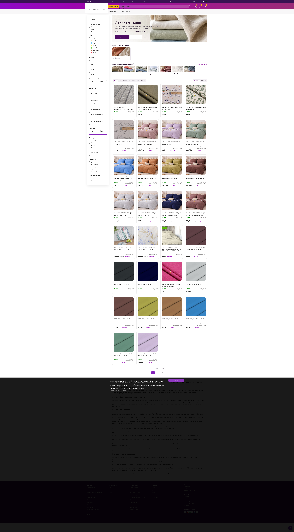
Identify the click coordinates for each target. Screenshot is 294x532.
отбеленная (93, 95)
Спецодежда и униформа (97, 114)
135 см (92, 69)
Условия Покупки (153, 1)
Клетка (92, 150)
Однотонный (94, 140)
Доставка (120, 1)
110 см (92, 67)
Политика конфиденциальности (118, 390)
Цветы (92, 143)
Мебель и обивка (95, 124)
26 (162, 372)
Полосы (93, 147)
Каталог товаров (113, 6)
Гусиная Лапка (94, 152)
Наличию (143, 80)
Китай (92, 178)
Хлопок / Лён (94, 171)
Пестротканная (94, 100)
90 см (92, 62)
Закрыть (291, 531)
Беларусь (93, 183)
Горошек (93, 155)
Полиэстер (93, 167)
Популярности (126, 80)
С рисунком (94, 93)
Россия (92, 180)
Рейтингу (133, 80)
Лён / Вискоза (94, 164)
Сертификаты (144, 1)
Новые (115, 80)
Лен (92, 31)
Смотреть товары (136, 37)
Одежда (93, 112)
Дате (138, 80)
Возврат (160, 1)
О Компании (108, 1)
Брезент (93, 19)
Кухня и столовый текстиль (97, 119)
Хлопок (92, 169)
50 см (92, 60)
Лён (92, 162)
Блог (171, 1)
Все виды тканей (202, 64)
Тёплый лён (93, 29)
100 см (92, 64)
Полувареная (94, 103)
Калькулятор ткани (122, 37)
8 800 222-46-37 (194, 1)
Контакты (114, 1)
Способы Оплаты (127, 1)
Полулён (93, 27)
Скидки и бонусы (136, 1)
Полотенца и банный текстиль (98, 121)
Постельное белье (95, 109)
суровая (93, 98)
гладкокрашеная (95, 91)
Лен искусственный (95, 24)
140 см (92, 72)
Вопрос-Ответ (166, 1)
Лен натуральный (95, 22)
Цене (120, 80)
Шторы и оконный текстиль (97, 116)
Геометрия (93, 145)
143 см (92, 74)
